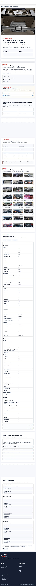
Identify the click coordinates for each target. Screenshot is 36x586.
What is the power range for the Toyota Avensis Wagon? (11, 446)
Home (2, 6)
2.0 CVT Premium (5, 158)
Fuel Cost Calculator (4, 566)
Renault (20, 570)
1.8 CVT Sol (5, 156)
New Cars (25, 2)
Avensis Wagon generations (14, 546)
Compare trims (5, 548)
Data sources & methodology (5, 578)
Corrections (3, 580)
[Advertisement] (18, 128)
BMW (19, 567)
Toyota (5, 6)
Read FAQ (29, 546)
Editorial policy (3, 579)
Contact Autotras (4, 567)
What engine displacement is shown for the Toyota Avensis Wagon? (13, 449)
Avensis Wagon (9, 6)
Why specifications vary (18, 95)
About (2, 575)
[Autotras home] (4, 555)
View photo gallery (23, 546)
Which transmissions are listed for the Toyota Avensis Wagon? (12, 452)
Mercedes (20, 566)
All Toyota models (6, 546)
